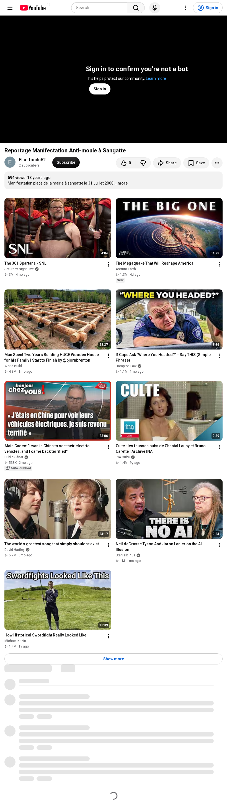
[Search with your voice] (154, 7)
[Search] (136, 7)
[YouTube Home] (33, 8)
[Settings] (185, 7)
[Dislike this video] (143, 162)
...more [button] (121, 183)
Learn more (156, 78)
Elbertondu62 (32, 159)
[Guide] (10, 7)
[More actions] (217, 162)
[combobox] (101, 7)
